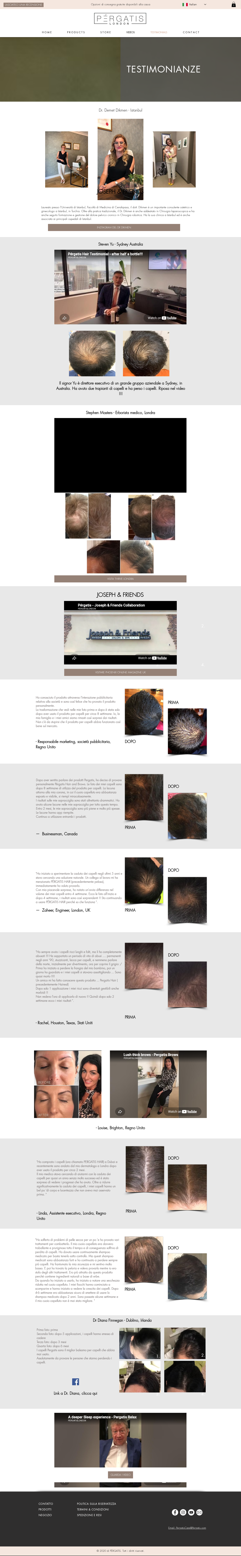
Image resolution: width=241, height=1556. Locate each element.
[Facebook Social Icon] (75, 1381)
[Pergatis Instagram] (183, 1512)
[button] (138, 196)
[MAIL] (199, 1512)
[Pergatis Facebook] (175, 1512)
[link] (233, 4)
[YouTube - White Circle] (191, 1512)
